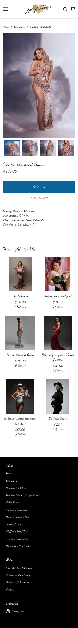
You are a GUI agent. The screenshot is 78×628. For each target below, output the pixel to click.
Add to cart (39, 186)
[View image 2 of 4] (30, 148)
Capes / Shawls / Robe (18, 516)
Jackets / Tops (13, 524)
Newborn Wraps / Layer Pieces (22, 495)
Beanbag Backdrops (16, 487)
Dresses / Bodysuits (40, 26)
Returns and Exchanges (18, 575)
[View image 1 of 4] (12, 148)
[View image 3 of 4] (48, 148)
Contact (10, 589)
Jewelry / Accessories (17, 538)
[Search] (65, 9)
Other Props (12, 502)
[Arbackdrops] (38, 9)
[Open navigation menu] (5, 9)
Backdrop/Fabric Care (17, 582)
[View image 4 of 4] (66, 148)
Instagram (18, 611)
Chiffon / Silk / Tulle (17, 531)
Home (6, 26)
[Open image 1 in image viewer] (39, 85)
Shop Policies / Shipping (19, 567)
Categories (19, 26)
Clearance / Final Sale (17, 546)
